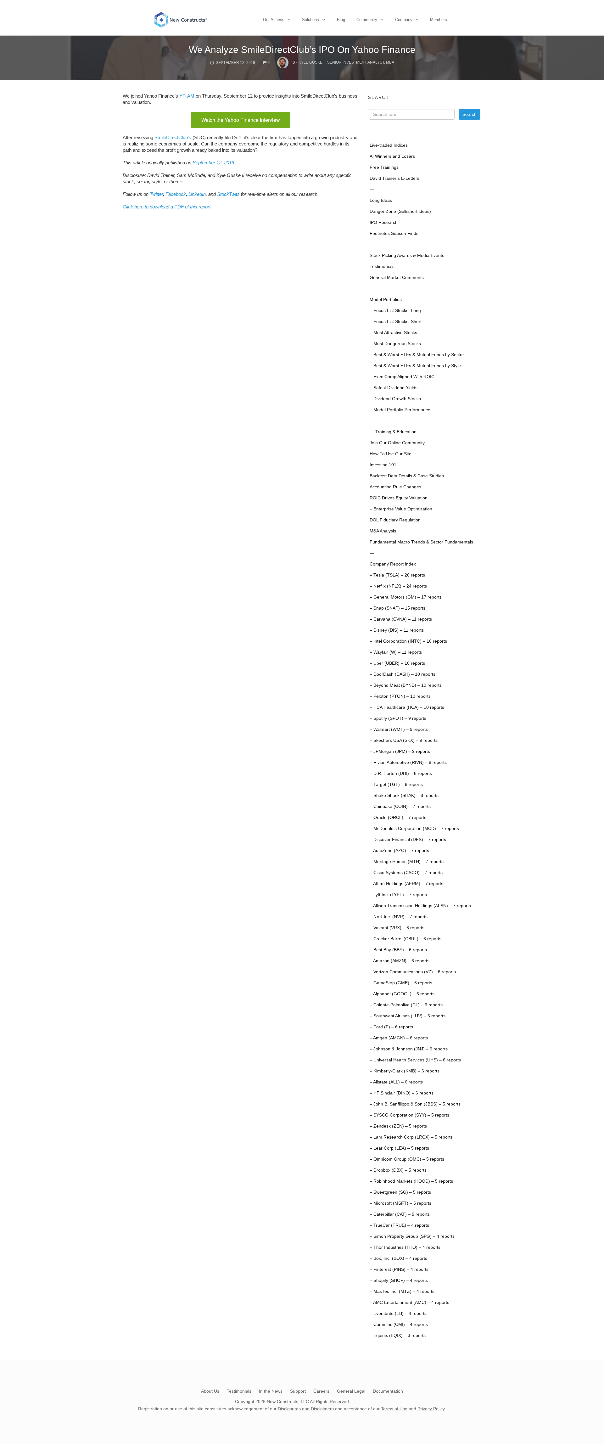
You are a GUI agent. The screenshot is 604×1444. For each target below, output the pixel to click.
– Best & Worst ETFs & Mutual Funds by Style (415, 365)
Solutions (310, 19)
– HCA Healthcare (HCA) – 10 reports (407, 707)
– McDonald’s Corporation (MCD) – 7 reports (414, 828)
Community (366, 19)
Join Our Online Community (397, 443)
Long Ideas (381, 200)
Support (298, 1391)
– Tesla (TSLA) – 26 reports (397, 575)
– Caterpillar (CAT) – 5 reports (400, 1214)
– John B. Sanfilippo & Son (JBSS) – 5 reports (415, 1104)
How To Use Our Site (390, 454)
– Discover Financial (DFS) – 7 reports (408, 839)
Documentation (388, 1391)
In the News (270, 1391)
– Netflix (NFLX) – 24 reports (398, 586)
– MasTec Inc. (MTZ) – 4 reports (402, 1291)
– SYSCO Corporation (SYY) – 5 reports (409, 1115)
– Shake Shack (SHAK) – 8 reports (404, 795)
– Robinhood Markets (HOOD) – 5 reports (411, 1181)
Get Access (273, 19)
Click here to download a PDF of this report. (167, 206)
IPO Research (384, 222)
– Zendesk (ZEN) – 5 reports (398, 1126)
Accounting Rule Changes (395, 487)
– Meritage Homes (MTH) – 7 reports (407, 861)
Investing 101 (383, 465)
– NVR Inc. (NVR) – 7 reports (399, 916)
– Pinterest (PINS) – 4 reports (399, 1269)
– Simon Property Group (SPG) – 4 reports (412, 1236)
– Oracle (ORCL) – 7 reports (398, 817)
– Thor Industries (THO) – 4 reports (405, 1247)
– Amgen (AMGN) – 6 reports (399, 1038)
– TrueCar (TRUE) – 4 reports (399, 1225)
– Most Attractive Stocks (393, 332)
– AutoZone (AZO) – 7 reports (399, 850)
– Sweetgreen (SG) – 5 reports (400, 1192)
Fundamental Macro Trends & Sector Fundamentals (421, 542)
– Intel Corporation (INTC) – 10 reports (408, 641)
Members (438, 19)
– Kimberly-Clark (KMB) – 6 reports (404, 1071)
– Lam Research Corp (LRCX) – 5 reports (411, 1137)
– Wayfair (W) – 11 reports (396, 652)
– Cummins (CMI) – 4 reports (399, 1324)
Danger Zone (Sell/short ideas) (400, 211)
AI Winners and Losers (392, 156)
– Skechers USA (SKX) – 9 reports (404, 740)
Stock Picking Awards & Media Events (407, 255)
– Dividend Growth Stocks (395, 398)
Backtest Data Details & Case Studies (407, 476)
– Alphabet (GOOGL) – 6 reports (402, 994)
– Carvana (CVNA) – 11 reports (401, 619)
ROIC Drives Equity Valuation (399, 498)
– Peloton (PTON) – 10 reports (400, 696)
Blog (341, 19)
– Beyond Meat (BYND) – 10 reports (406, 685)
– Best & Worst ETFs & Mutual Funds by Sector (417, 354)
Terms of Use (394, 1408)
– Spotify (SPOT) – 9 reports (398, 718)
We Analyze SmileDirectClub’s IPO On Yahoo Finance (302, 49)
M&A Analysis (383, 531)
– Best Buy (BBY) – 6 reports (398, 949)
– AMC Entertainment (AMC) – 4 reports (409, 1302)
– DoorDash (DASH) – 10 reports (402, 674)
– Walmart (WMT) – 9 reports (399, 729)
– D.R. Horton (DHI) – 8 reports (401, 773)
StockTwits (228, 194)
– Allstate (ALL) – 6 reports (396, 1082)
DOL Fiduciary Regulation (395, 520)
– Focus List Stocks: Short (396, 321)
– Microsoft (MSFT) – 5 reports (400, 1203)
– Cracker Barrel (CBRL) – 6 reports (405, 938)
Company (403, 19)
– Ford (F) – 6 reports (391, 1027)
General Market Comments (397, 277)
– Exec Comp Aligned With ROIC (402, 376)
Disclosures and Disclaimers (306, 1408)
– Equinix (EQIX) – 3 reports (398, 1335)
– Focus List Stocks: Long (395, 310)
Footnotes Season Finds (394, 233)
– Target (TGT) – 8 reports (396, 784)
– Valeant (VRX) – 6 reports (397, 927)
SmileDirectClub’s (172, 137)
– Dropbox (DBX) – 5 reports (398, 1170)
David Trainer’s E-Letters (394, 178)
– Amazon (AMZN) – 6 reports (399, 960)
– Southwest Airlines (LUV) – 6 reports (407, 1016)
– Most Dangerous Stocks (395, 343)
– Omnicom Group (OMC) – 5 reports (407, 1159)
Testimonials (382, 266)
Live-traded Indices (389, 145)
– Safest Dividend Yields (393, 387)
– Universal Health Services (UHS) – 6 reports (415, 1060)
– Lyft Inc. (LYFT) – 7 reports (398, 894)
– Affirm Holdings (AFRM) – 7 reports (406, 883)
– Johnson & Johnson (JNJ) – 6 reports (409, 1049)
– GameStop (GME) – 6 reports (401, 983)
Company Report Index (393, 564)
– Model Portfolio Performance (400, 409)
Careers (321, 1391)
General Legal (351, 1391)
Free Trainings (384, 167)
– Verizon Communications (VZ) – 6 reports (413, 971)
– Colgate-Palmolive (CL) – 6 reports (406, 1005)
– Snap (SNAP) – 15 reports (397, 608)
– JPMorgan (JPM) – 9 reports (400, 751)
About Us (210, 1391)
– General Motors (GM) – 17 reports (406, 597)
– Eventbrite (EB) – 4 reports (398, 1313)
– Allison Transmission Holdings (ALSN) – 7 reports (420, 905)
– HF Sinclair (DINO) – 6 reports (401, 1093)
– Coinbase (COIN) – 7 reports (400, 806)
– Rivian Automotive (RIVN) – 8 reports (408, 762)
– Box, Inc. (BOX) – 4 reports (398, 1258)
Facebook (175, 194)
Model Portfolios (386, 299)
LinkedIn (197, 194)
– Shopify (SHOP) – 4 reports (399, 1280)
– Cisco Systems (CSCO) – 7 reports (406, 872)
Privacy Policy (431, 1408)
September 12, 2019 (213, 162)
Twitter (156, 194)
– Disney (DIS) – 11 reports (397, 630)
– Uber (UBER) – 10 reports (397, 663)
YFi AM (186, 96)
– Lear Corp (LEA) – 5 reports (399, 1148)
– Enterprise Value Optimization (401, 509)
